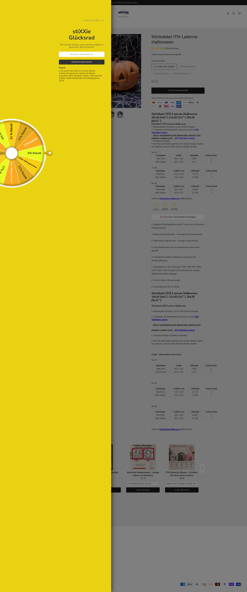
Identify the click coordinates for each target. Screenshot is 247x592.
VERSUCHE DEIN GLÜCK (81, 62)
